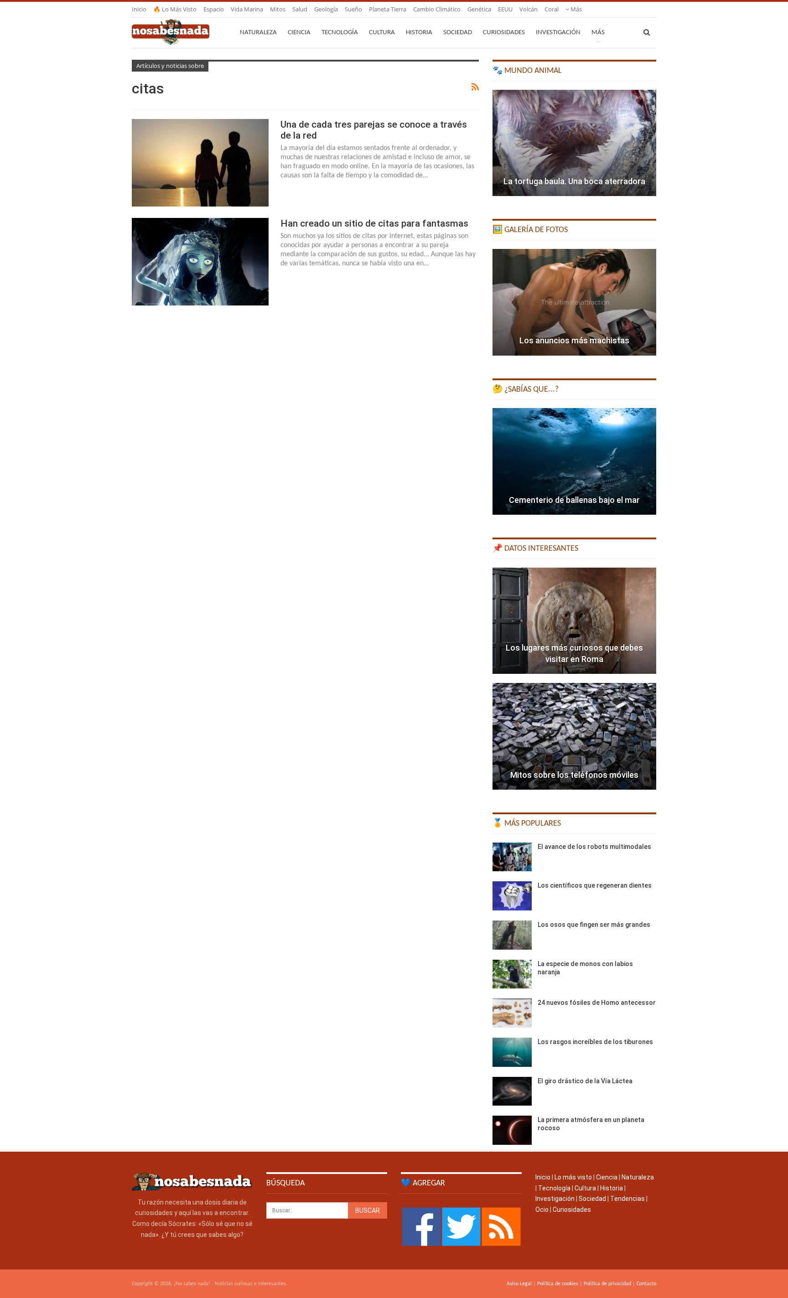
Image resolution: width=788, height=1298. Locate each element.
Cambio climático (437, 9)
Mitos (277, 9)
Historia (419, 32)
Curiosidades (504, 32)
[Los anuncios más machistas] (574, 302)
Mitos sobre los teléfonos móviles (574, 775)
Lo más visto (573, 1177)
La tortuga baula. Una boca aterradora (574, 181)
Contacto (646, 1284)
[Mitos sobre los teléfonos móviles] (574, 736)
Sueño (353, 9)
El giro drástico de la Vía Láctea (585, 1081)
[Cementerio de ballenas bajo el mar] (574, 461)
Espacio (213, 9)
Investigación (558, 32)
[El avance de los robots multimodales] (512, 857)
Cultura (382, 32)
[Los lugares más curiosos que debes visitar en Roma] (574, 621)
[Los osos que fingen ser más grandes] (512, 935)
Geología (326, 9)
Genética (479, 9)
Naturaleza (258, 32)
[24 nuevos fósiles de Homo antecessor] (512, 1013)
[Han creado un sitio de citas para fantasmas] (200, 261)
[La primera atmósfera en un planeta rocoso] (512, 1130)
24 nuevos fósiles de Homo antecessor (597, 1002)
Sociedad (457, 32)
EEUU (505, 9)
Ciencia (299, 32)
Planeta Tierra (387, 9)
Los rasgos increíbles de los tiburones (595, 1041)
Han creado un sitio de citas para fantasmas (374, 223)
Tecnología (339, 32)
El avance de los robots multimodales (594, 846)
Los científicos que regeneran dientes (595, 885)
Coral (551, 9)
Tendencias (627, 1198)
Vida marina (247, 9)
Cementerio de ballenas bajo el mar (574, 500)
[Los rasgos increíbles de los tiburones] (512, 1052)
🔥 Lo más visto (175, 9)
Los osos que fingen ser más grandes (594, 924)
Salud (299, 9)
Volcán (528, 9)
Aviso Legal (519, 1284)
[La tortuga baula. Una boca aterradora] (574, 143)
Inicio (139, 9)
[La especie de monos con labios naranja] (512, 974)
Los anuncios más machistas (574, 340)
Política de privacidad (607, 1284)
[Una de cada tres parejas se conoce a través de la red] (200, 163)
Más (575, 9)
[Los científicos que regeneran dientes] (512, 895)
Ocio (542, 1209)
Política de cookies (557, 1284)
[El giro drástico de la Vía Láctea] (512, 1091)
